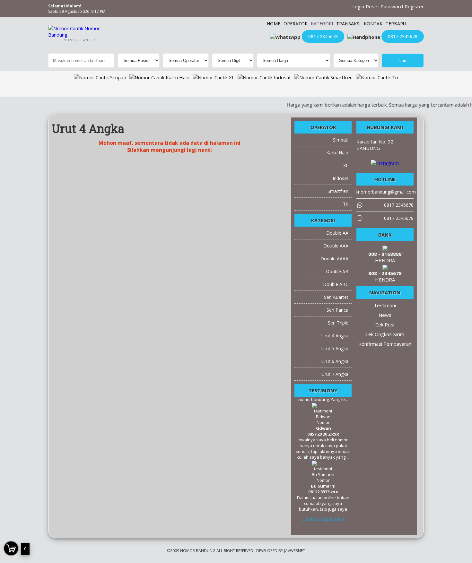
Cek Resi (384, 324)
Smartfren (338, 191)
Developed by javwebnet (280, 550)
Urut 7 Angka (334, 374)
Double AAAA (334, 259)
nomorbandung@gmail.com (406, 557)
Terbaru (396, 24)
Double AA (337, 233)
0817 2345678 (323, 36)
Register (414, 6)
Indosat (340, 178)
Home (273, 24)
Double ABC (335, 284)
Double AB (337, 271)
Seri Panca (337, 310)
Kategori (322, 24)
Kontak (373, 24)
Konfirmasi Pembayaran (384, 344)
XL (345, 165)
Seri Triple (338, 323)
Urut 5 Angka (334, 348)
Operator (296, 24)
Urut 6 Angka (334, 361)
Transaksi (348, 24)
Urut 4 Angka (334, 336)
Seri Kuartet (336, 297)
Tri (345, 204)
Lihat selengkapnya (323, 518)
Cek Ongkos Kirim (384, 334)
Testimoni (385, 305)
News (385, 315)
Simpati (340, 140)
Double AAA (335, 246)
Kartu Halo (337, 153)
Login (358, 6)
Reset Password (384, 6)
